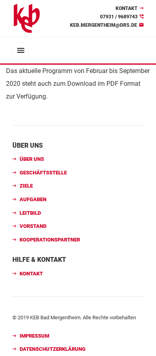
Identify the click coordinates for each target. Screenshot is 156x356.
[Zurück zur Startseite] (26, 18)
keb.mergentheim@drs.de (103, 25)
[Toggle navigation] (20, 50)
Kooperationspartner (50, 240)
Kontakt (127, 8)
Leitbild (30, 213)
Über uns (32, 159)
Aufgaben (33, 199)
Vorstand (33, 226)
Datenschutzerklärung (53, 349)
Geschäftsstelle (43, 173)
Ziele (26, 186)
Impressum (34, 336)
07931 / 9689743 (119, 17)
